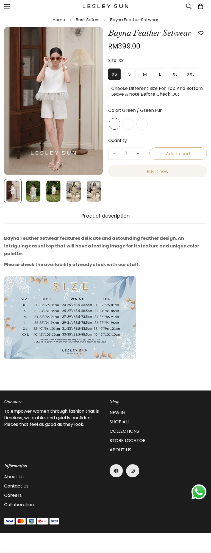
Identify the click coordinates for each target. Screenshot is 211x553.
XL (177, 75)
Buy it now (157, 171)
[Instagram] (132, 470)
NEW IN (117, 412)
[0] (200, 6)
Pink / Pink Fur (128, 123)
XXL (192, 75)
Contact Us (16, 486)
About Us (14, 477)
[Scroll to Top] (200, 523)
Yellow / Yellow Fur (142, 123)
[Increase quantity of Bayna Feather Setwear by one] (138, 153)
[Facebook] (116, 470)
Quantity (117, 140)
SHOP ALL (119, 422)
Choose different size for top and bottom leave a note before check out (157, 92)
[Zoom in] (91, 39)
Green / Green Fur (114, 123)
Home (59, 19)
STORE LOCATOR (128, 440)
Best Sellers (87, 19)
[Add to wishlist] (201, 33)
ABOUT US (120, 450)
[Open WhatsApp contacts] (199, 492)
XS (116, 75)
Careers (13, 495)
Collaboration (19, 504)
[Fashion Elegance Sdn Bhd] (105, 6)
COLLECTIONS (124, 431)
